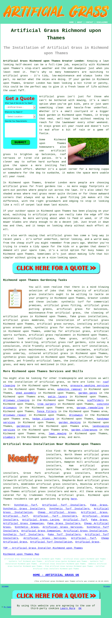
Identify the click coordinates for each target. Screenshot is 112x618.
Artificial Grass (94, 512)
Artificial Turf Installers (63, 505)
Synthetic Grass (26, 527)
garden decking (70, 422)
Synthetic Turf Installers (69, 508)
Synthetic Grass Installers (24, 508)
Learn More (67, 608)
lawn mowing (57, 433)
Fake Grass (98, 505)
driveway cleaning (16, 400)
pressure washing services (89, 385)
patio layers (57, 396)
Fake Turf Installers (64, 534)
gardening (23, 426)
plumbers (9, 437)
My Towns (7, 607)
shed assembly (26, 393)
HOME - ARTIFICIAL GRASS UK (56, 575)
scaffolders (95, 400)
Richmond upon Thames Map (21, 554)
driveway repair (14, 415)
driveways (76, 415)
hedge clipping (43, 418)
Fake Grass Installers (63, 523)
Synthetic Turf (25, 505)
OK (80, 608)
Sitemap (5, 586)
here (74, 499)
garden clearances (84, 430)
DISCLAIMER (102, 22)
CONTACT (89, 22)
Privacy (107, 586)
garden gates (87, 393)
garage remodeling (90, 407)
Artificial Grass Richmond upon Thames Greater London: (44, 61)
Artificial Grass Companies (23, 523)
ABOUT (79, 22)
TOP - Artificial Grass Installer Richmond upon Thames (43, 548)
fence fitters (47, 411)
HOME (71, 22)
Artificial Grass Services (62, 527)
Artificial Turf (15, 516)
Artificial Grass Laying (40, 519)
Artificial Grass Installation (85, 530)
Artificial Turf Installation (51, 542)
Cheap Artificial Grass (57, 512)
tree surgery (46, 404)
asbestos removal (69, 389)
